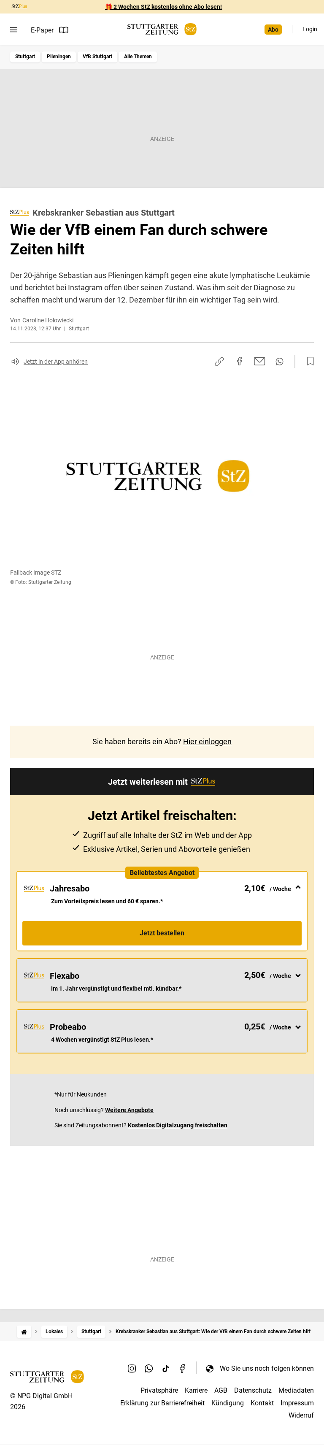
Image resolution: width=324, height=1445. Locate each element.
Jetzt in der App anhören (56, 361)
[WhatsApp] (149, 1368)
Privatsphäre (159, 1390)
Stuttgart (25, 56)
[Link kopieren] (219, 361)
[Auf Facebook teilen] (239, 361)
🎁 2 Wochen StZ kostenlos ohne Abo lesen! (163, 6)
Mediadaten (296, 1390)
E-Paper (42, 30)
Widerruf (301, 1415)
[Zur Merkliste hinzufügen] (308, 361)
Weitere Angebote (129, 1110)
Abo (273, 29)
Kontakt (262, 1403)
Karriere (196, 1390)
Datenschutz (253, 1390)
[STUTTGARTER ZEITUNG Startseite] (162, 29)
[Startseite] (24, 1332)
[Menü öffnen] (13, 30)
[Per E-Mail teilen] (259, 361)
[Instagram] (132, 1368)
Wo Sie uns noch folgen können (267, 1368)
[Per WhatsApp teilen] (279, 361)
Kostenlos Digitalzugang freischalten (177, 1125)
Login (309, 29)
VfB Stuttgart (97, 56)
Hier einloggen (207, 741)
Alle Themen (138, 56)
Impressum (297, 1403)
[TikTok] (166, 1368)
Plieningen (59, 56)
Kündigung (227, 1403)
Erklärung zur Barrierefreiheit (162, 1403)
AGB (220, 1390)
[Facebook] (182, 1368)
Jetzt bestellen (162, 933)
